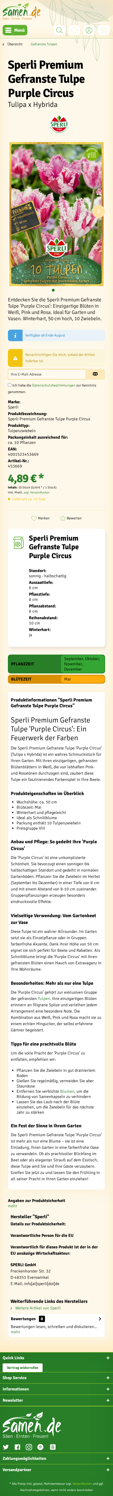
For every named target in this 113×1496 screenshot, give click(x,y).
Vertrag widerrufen (22, 1368)
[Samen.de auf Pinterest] (40, 1448)
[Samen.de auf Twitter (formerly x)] (6, 1448)
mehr (12, 1206)
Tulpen (44, 998)
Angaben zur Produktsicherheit (36, 1200)
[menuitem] (15, 30)
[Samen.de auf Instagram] (29, 1448)
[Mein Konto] (89, 30)
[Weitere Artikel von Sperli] (59, 124)
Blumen (67, 1091)
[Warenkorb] (103, 30)
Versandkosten (82, 1484)
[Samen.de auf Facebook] (17, 1448)
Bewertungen (23, 1318)
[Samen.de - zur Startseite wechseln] (21, 11)
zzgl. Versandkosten (37, 492)
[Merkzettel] (74, 30)
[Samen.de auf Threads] (55, 1448)
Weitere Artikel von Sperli (37, 1308)
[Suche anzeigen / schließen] (59, 30)
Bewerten (74, 518)
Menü (19, 30)
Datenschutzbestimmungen (53, 385)
